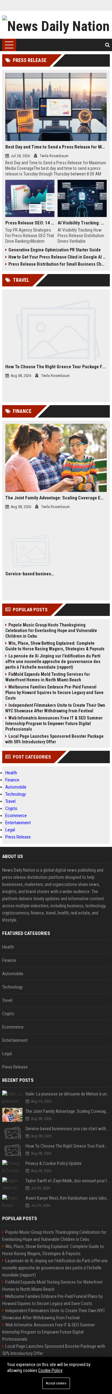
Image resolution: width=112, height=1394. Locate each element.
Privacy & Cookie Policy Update (54, 1163)
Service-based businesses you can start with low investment (29, 574)
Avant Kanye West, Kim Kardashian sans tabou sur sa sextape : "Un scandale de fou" (68, 1198)
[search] (107, 45)
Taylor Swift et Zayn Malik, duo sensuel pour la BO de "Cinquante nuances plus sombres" (68, 1181)
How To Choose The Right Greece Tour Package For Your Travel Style (56, 367)
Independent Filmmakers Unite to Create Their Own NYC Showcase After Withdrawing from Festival (55, 708)
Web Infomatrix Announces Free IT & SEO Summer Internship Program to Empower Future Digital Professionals (54, 723)
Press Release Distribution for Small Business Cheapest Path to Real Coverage (57, 264)
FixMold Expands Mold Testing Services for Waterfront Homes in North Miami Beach (47, 677)
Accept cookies (56, 1383)
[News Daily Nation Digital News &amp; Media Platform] (56, 24)
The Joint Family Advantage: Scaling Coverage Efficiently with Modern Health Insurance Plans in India (56, 498)
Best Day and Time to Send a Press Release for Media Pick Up (56, 147)
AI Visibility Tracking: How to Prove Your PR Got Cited (82, 223)
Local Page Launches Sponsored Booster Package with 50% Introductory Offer (54, 739)
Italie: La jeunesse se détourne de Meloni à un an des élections (68, 1094)
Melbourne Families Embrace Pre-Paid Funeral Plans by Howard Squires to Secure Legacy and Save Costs (54, 692)
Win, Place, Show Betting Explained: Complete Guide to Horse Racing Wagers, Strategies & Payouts (55, 646)
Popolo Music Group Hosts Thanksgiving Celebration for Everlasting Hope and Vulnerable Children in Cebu (51, 630)
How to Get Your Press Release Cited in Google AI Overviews (57, 256)
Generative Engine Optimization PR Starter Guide (54, 249)
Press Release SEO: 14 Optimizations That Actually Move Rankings (29, 223)
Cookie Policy (50, 1370)
